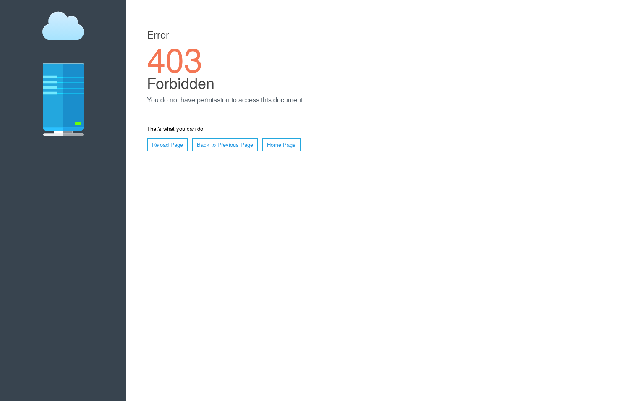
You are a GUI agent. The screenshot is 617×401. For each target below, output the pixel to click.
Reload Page (167, 144)
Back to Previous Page (225, 144)
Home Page (281, 144)
